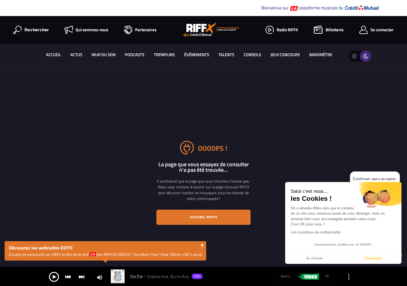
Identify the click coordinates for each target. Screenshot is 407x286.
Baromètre (320, 54)
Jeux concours (285, 54)
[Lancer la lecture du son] (54, 276)
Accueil (53, 54)
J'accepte (373, 258)
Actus (76, 54)
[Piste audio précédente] (68, 276)
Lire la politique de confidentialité (316, 232)
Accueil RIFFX (203, 217)
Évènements (196, 54)
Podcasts (134, 54)
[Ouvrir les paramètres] (349, 276)
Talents (226, 54)
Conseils (252, 54)
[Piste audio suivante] (82, 276)
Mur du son (103, 54)
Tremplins (164, 54)
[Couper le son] (100, 277)
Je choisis (314, 258)
